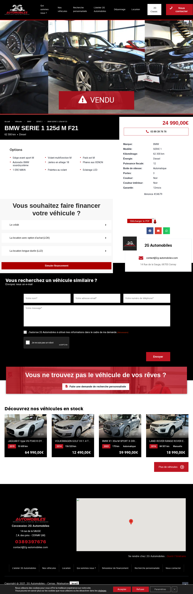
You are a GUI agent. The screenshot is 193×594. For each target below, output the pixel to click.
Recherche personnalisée (80, 9)
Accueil (7, 121)
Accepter (122, 589)
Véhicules (18, 121)
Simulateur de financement (115, 568)
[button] (150, 230)
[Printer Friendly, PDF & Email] (143, 220)
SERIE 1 (39, 121)
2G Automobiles (158, 245)
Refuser (140, 589)
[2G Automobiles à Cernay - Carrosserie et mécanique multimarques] (17, 9)
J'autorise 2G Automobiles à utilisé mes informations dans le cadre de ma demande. (78, 332)
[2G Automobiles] (130, 243)
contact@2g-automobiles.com (30, 547)
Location (135, 9)
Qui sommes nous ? (44, 9)
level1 (74, 583)
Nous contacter (173, 568)
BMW (29, 121)
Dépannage (119, 9)
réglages (102, 590)
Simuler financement (56, 265)
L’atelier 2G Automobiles (100, 9)
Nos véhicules (62, 9)
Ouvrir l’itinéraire (176, 556)
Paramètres (160, 589)
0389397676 (30, 541)
